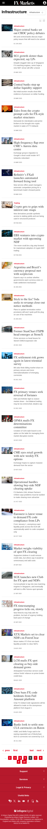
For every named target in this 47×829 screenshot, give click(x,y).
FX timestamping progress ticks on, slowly (28, 607)
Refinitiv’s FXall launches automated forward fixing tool (26, 178)
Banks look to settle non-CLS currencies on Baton (29, 726)
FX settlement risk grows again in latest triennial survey (29, 361)
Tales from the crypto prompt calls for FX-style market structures (29, 114)
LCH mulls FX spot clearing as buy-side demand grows (26, 664)
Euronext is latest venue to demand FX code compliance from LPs (28, 517)
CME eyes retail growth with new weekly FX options (28, 456)
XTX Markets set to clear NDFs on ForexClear (29, 636)
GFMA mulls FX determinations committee (24, 424)
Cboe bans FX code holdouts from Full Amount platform (25, 696)
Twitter (14, 801)
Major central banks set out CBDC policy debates (29, 31)
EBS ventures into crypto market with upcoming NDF (29, 238)
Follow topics (10, 801)
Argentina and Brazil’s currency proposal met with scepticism (27, 270)
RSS (37, 801)
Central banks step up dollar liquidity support (28, 86)
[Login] (44, 2)
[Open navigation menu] (2, 3)
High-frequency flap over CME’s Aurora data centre (29, 146)
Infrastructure (19, 26)
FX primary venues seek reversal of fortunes (28, 393)
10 (25, 761)
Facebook (28, 801)
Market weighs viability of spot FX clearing (28, 550)
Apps (32, 801)
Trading (17, 203)
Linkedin (19, 801)
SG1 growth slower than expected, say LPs (28, 57)
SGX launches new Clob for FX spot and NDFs (28, 578)
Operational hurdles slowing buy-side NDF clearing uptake (27, 485)
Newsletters (23, 801)
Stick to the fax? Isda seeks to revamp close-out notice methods (29, 302)
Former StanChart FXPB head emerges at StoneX (29, 332)
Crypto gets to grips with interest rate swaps (29, 208)
